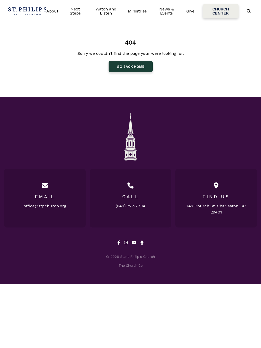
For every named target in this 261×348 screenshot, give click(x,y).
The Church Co (131, 265)
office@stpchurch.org (45, 206)
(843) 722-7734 (130, 206)
